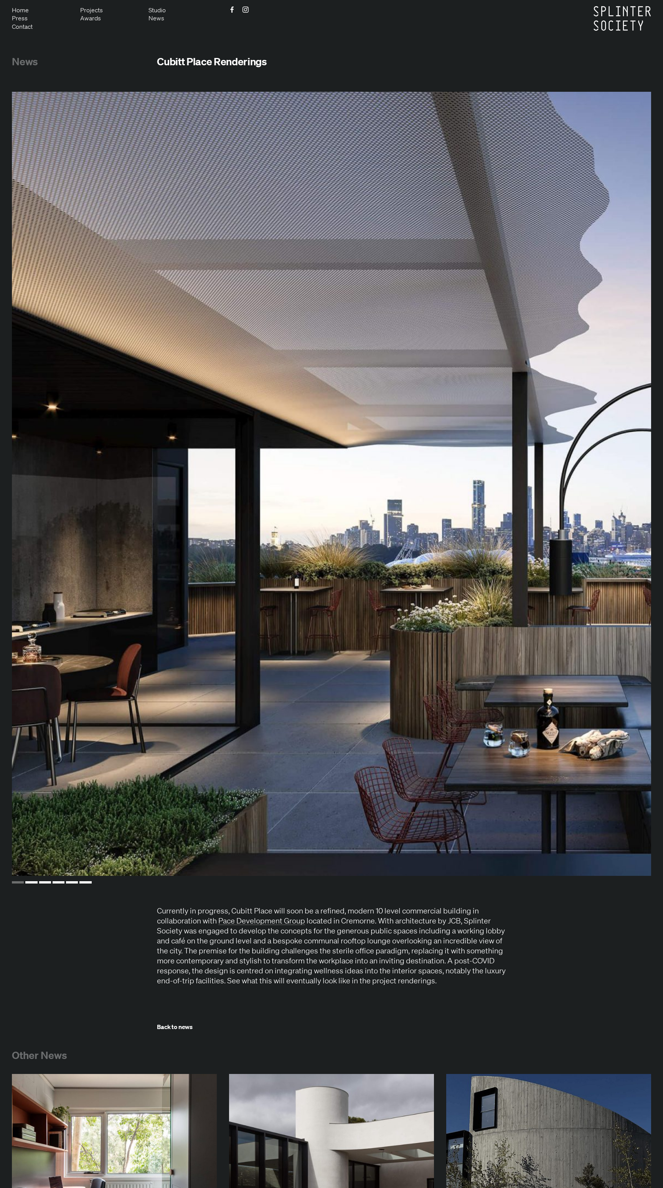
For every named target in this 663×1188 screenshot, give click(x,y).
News (156, 18)
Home (20, 10)
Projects (91, 10)
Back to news (175, 1026)
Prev (36, 484)
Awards (90, 18)
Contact (22, 26)
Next (626, 484)
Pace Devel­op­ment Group (261, 920)
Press (20, 18)
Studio (157, 10)
